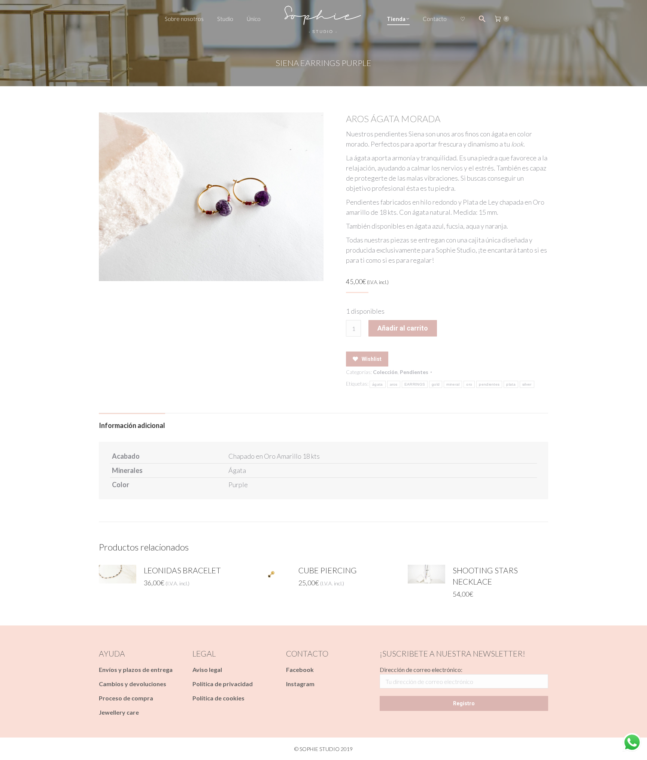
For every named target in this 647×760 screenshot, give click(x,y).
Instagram (300, 683)
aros (394, 384)
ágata (377, 384)
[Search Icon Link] (482, 19)
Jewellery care (119, 712)
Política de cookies (218, 698)
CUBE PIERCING (327, 570)
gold (436, 384)
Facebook (300, 669)
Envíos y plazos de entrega (136, 669)
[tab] (132, 422)
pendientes (489, 384)
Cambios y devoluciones (132, 683)
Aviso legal (207, 669)
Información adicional (132, 425)
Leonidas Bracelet (182, 570)
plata (511, 384)
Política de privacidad (222, 683)
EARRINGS (414, 384)
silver (527, 384)
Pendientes (414, 372)
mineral (452, 384)
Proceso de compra (126, 698)
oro (469, 384)
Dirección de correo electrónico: (421, 669)
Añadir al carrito (402, 328)
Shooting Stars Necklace (485, 576)
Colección (385, 372)
